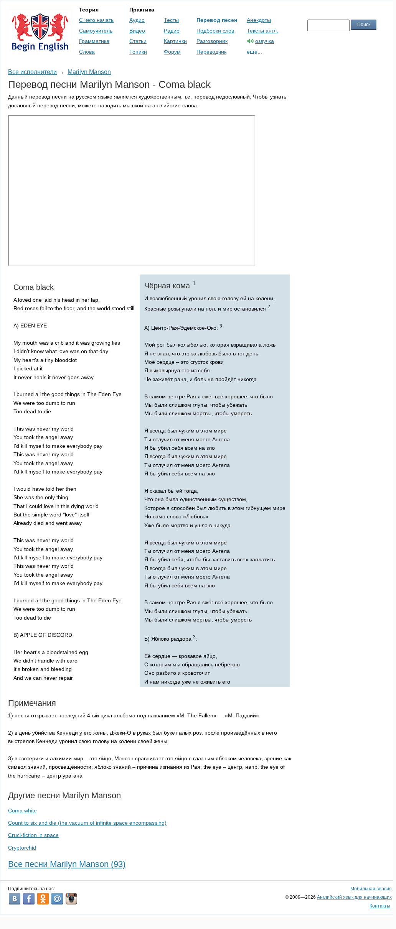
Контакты (380, 906)
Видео (137, 31)
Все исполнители (32, 72)
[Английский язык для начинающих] (40, 48)
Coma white (22, 810)
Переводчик (211, 52)
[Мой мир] (57, 898)
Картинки (175, 41)
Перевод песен (216, 20)
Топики (138, 52)
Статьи (138, 41)
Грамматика (94, 41)
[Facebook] (29, 898)
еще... (254, 52)
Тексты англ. (262, 31)
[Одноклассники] (43, 898)
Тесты (171, 20)
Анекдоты (259, 20)
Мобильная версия (371, 888)
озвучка (264, 41)
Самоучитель (95, 31)
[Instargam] (71, 898)
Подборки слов (215, 31)
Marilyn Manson (89, 72)
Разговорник (212, 41)
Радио (172, 31)
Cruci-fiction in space (33, 835)
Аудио (137, 20)
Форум (172, 52)
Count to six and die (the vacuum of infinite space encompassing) (87, 823)
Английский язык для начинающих (354, 897)
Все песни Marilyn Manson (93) (66, 864)
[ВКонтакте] (14, 898)
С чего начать (96, 20)
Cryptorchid (22, 848)
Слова (87, 52)
